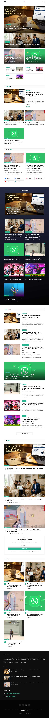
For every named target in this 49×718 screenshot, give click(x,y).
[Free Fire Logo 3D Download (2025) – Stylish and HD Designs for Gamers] (39, 69)
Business (6, 120)
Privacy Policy (31, 551)
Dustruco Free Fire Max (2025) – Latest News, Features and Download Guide (10, 70)
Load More (24, 433)
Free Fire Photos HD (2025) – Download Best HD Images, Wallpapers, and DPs (10, 78)
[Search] (44, 2)
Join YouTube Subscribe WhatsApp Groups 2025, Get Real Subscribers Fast (13, 58)
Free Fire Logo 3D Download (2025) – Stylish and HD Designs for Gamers (30, 70)
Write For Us (24, 710)
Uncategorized (9, 55)
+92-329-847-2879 (11, 696)
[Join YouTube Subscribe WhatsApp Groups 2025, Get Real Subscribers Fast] (14, 56)
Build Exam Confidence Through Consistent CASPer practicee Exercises (20, 28)
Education (8, 24)
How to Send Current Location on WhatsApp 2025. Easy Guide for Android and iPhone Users (33, 58)
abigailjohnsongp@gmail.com (13, 693)
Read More (28, 106)
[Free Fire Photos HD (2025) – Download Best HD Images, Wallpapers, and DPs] (19, 77)
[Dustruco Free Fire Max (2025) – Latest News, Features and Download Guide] (19, 69)
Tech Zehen (8, 30)
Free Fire (28, 55)
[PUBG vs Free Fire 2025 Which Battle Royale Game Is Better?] (14, 289)
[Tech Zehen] (24, 2)
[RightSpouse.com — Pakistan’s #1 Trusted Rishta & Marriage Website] (24, 40)
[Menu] (5, 2)
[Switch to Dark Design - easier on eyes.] (42, 2)
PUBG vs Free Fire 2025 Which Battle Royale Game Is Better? (13, 298)
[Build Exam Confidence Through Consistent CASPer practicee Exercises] (24, 19)
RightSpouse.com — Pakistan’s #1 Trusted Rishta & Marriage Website (22, 44)
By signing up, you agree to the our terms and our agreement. (25, 551)
